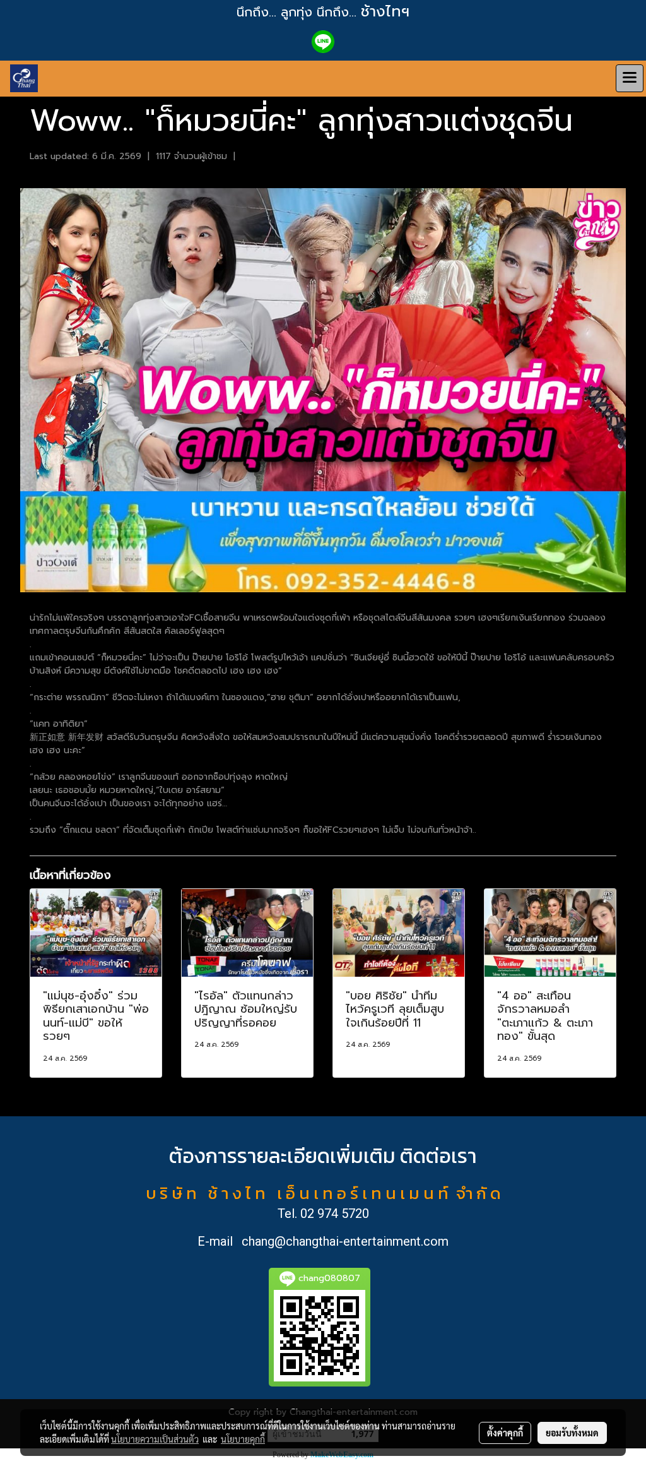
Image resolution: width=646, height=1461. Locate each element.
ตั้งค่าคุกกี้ (505, 1432)
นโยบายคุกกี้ (243, 1439)
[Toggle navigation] (629, 78)
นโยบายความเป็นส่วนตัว (155, 1439)
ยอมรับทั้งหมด (572, 1432)
